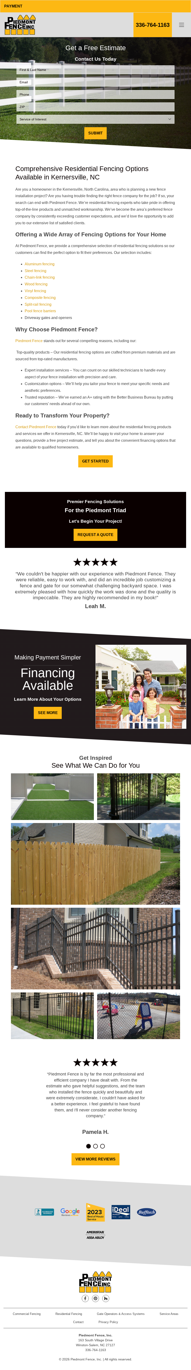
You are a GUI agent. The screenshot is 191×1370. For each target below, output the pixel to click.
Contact (78, 1322)
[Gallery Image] (52, 796)
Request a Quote (95, 535)
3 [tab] (102, 1146)
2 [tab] (95, 1146)
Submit (95, 133)
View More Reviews (95, 1159)
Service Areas (169, 1314)
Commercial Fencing (27, 1314)
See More (48, 713)
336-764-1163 (153, 25)
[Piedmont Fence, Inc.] (20, 25)
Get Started (95, 461)
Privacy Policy (108, 1322)
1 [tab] (88, 1146)
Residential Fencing (68, 1314)
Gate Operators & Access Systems (121, 1314)
